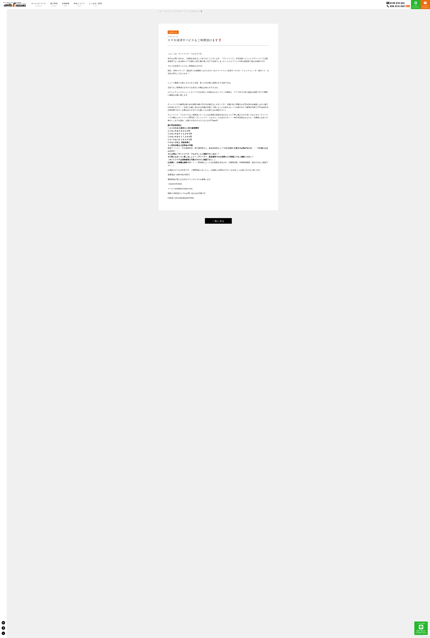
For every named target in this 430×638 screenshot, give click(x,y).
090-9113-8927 (399, 6)
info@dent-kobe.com (183, 189)
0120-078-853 (397, 2)
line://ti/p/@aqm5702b (184, 198)
